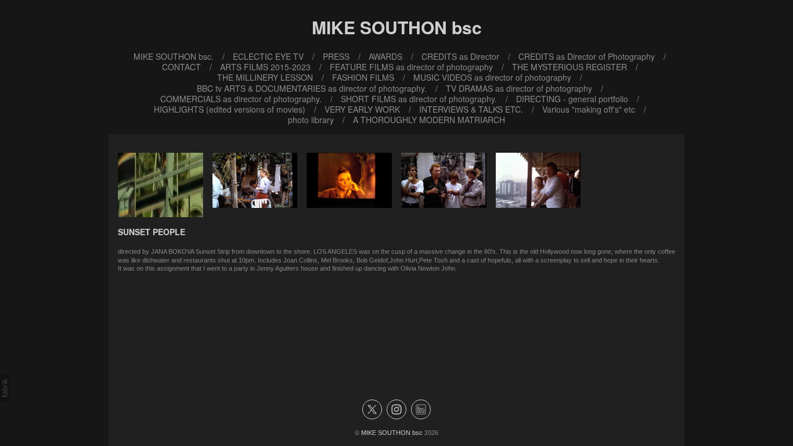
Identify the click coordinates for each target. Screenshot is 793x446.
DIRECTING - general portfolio (572, 99)
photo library (311, 119)
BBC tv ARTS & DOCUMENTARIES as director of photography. (312, 88)
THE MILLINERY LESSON (265, 77)
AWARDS (385, 56)
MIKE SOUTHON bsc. (174, 56)
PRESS (336, 56)
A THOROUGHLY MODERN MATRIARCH (429, 119)
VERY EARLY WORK (362, 109)
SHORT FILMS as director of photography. (419, 99)
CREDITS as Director (460, 56)
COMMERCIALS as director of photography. (241, 99)
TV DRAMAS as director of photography (519, 88)
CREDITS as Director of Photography (586, 56)
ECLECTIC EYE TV (268, 56)
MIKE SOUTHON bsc (392, 432)
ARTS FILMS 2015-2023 (265, 67)
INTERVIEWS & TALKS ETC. (471, 109)
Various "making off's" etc (588, 109)
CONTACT (181, 67)
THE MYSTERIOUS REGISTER (569, 67)
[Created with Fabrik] (4, 388)
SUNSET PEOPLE (151, 232)
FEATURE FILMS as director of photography (411, 67)
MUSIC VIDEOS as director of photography (492, 77)
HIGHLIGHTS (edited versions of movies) (229, 109)
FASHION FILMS (363, 77)
